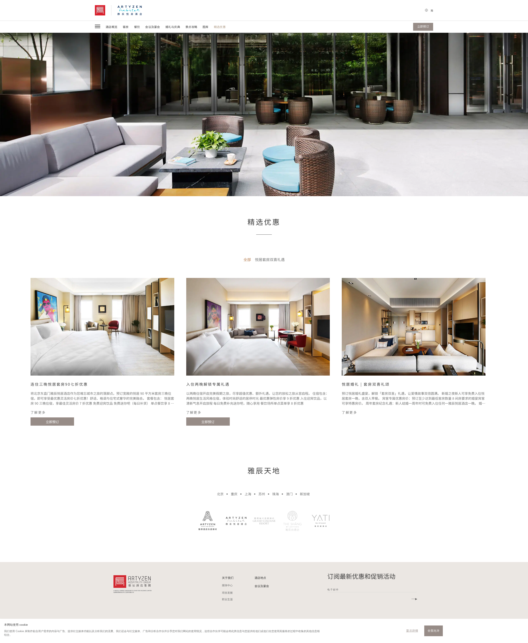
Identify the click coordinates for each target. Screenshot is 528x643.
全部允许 (434, 630)
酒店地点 (260, 578)
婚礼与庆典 (172, 27)
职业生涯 (227, 599)
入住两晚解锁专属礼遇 (208, 384)
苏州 (261, 493)
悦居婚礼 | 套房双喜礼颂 (366, 384)
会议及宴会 (152, 27)
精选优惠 (220, 27)
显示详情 (412, 630)
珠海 (275, 493)
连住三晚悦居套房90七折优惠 (59, 384)
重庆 (234, 493)
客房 (126, 27)
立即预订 (52, 421)
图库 (206, 27)
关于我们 (227, 578)
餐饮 (137, 27)
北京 (220, 493)
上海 (248, 493)
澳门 (289, 493)
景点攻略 (191, 27)
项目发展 (227, 593)
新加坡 (305, 493)
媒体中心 (227, 585)
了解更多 (38, 412)
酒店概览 (111, 27)
